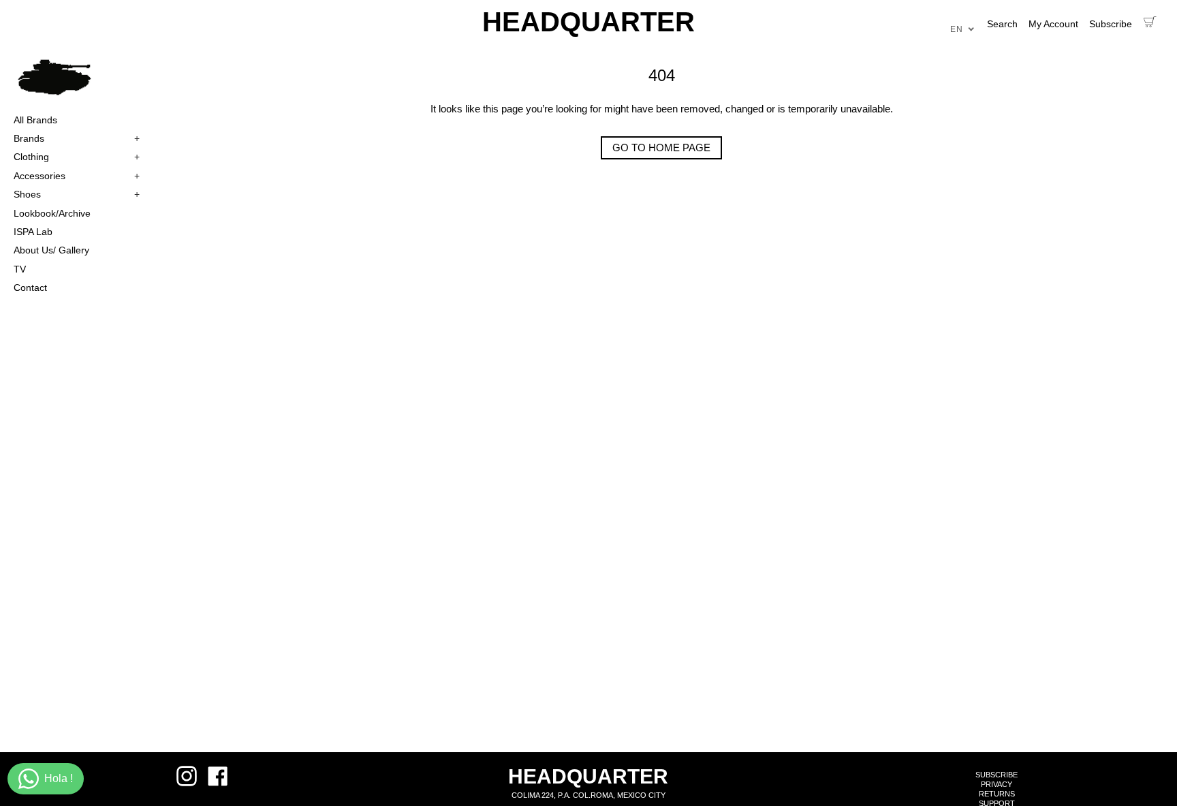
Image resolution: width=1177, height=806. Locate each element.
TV (20, 269)
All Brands (35, 119)
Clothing (77, 156)
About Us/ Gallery (51, 250)
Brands (77, 138)
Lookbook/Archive (52, 213)
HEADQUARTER (588, 22)
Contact (30, 287)
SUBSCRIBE (996, 775)
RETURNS (997, 794)
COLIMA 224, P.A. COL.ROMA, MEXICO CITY (588, 795)
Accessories (77, 175)
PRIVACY (996, 784)
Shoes (77, 194)
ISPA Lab (33, 231)
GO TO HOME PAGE (661, 147)
